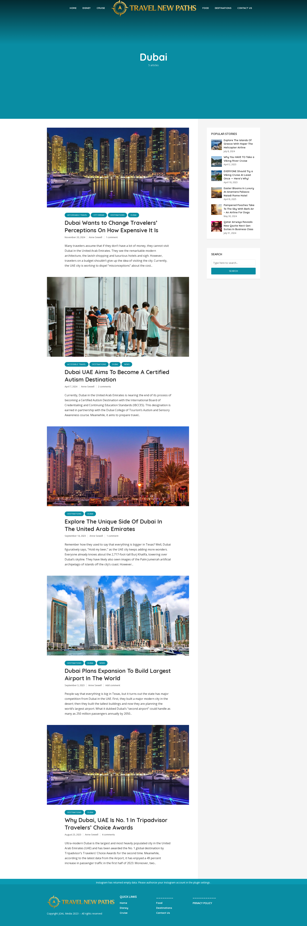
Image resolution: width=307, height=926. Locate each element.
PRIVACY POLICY (202, 903)
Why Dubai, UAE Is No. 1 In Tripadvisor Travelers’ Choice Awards (116, 823)
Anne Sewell (95, 237)
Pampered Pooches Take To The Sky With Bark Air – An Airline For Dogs (239, 209)
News (127, 364)
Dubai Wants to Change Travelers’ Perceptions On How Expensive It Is (111, 226)
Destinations (223, 8)
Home (73, 8)
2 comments (104, 386)
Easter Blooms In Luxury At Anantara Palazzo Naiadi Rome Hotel (239, 192)
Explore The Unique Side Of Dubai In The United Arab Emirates (113, 525)
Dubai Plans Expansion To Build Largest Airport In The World (118, 674)
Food (205, 8)
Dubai (133, 215)
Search (233, 270)
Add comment (112, 685)
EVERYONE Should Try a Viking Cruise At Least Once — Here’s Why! (238, 175)
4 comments (108, 834)
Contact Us (244, 8)
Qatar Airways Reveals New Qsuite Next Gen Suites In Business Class (238, 225)
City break (98, 215)
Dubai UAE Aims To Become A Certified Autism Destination (117, 375)
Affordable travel (77, 215)
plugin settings (202, 882)
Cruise (101, 8)
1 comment (112, 237)
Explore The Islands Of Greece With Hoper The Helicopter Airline (238, 144)
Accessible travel (76, 364)
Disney (86, 8)
